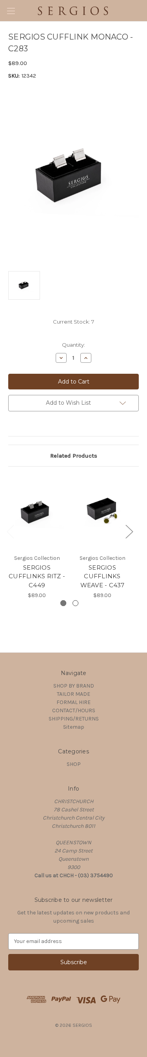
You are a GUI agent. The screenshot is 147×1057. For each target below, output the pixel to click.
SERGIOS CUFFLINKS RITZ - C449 (37, 576)
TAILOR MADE (73, 694)
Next (129, 531)
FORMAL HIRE (73, 702)
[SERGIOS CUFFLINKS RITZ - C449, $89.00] (36, 512)
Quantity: (73, 345)
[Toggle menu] (11, 11)
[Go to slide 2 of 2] (75, 603)
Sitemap (73, 727)
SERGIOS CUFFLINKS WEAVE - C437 (102, 576)
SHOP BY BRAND (73, 685)
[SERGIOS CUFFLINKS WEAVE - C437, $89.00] (102, 512)
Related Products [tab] (73, 455)
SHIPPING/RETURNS (74, 718)
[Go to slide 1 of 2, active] (63, 603)
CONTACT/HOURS (73, 710)
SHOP (74, 764)
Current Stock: (73, 322)
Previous (10, 531)
